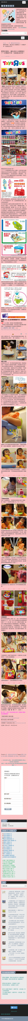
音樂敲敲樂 (10, 756)
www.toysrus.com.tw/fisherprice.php (10, 718)
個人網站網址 (7, 803)
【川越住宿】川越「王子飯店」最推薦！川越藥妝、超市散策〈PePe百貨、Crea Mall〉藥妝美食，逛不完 (16, 952)
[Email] (2, 6)
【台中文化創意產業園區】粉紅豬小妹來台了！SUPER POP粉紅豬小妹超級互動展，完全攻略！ (16, 959)
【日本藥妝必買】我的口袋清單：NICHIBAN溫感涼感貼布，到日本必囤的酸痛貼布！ (16, 922)
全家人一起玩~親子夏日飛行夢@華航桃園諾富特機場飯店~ (14, 764)
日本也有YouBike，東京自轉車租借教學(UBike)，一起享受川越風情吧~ (14, 761)
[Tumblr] (9, 6)
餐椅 (6, 756)
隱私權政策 (7, 1014)
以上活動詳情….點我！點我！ (8, 328)
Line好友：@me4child (8, 29)
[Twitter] (11, 6)
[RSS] (4, 6)
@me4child (14, 1011)
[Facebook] (13, 6)
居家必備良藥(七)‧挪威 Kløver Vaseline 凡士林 (15, 911)
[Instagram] (7, 6)
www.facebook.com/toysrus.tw (8, 721)
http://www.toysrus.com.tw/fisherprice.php (10, 329)
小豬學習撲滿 (22, 756)
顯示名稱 (6, 794)
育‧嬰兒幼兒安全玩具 (14, 43)
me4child (7, 56)
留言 (5, 777)
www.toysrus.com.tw (20, 723)
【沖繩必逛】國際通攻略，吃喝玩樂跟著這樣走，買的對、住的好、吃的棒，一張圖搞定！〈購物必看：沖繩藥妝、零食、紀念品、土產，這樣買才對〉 (16, 895)
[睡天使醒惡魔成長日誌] (8, 15)
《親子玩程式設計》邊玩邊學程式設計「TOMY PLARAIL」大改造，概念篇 (16, 928)
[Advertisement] (14, 740)
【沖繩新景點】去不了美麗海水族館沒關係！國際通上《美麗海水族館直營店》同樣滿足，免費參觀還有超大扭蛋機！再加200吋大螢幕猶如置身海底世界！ (16, 904)
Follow (14, 1007)
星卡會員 (16, 756)
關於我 (2, 1014)
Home (4, 43)
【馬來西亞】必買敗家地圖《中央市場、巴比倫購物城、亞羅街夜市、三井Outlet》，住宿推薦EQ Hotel (16, 944)
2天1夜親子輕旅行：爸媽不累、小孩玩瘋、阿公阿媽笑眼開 (13, 993)
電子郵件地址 (8, 798)
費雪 (22, 754)
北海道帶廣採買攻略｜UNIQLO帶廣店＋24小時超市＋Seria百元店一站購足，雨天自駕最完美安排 (16, 916)
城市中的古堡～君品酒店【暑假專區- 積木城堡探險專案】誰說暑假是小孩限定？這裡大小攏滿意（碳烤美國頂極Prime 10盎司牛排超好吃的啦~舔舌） (16, 936)
